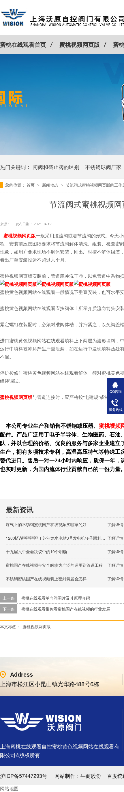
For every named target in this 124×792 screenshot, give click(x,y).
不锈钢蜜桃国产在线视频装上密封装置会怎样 (46, 578)
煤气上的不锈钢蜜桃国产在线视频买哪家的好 (46, 524)
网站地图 (9, 788)
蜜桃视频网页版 (79, 44)
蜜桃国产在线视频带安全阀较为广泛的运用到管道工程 (54, 565)
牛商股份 (90, 775)
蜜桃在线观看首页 (23, 44)
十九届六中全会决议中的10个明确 (36, 551)
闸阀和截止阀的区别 (56, 166)
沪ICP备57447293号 (23, 775)
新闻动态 (50, 185)
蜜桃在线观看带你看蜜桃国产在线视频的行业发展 (65, 609)
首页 (31, 185)
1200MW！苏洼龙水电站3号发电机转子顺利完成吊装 (61, 538)
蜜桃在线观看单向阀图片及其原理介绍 (55, 598)
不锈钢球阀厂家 (103, 166)
